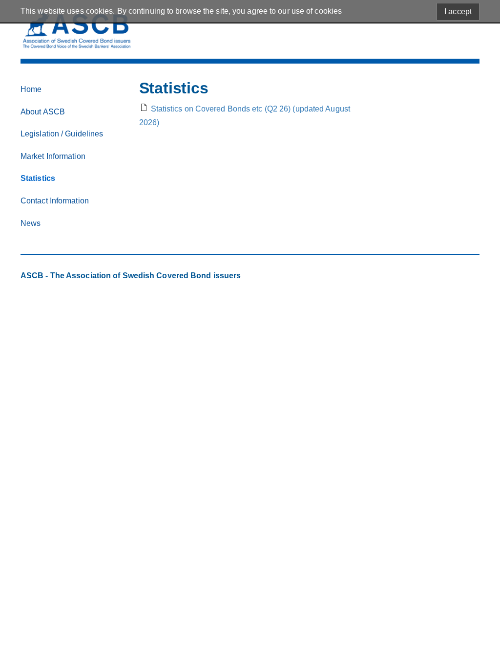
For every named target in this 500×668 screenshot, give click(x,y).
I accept (458, 11)
